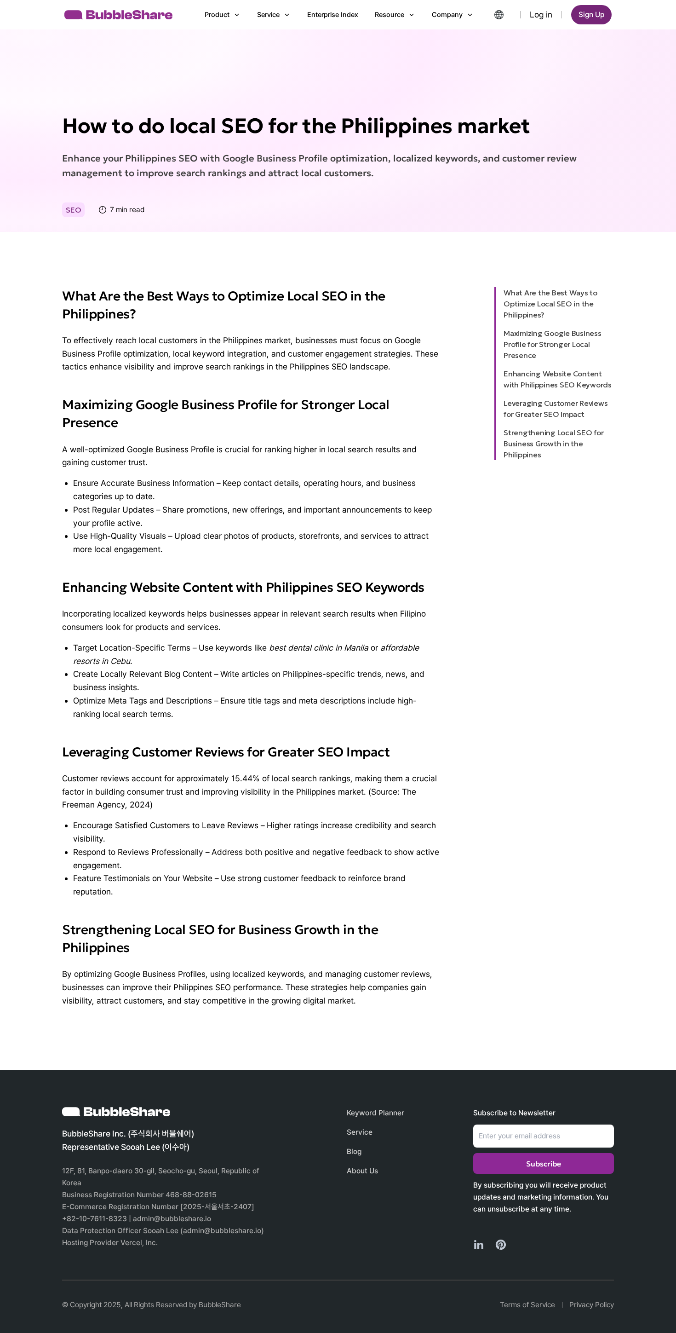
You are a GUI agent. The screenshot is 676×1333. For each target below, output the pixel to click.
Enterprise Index (332, 15)
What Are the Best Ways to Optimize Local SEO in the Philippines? (550, 303)
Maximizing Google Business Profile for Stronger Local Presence (553, 344)
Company (447, 15)
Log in (541, 14)
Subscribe (543, 1163)
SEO (73, 209)
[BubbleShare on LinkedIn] (478, 1244)
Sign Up (591, 14)
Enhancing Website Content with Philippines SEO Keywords (558, 379)
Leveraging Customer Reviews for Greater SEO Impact (555, 408)
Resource (389, 15)
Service (268, 15)
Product (217, 15)
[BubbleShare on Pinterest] (500, 1244)
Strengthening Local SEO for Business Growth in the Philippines (553, 443)
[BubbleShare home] (118, 14)
